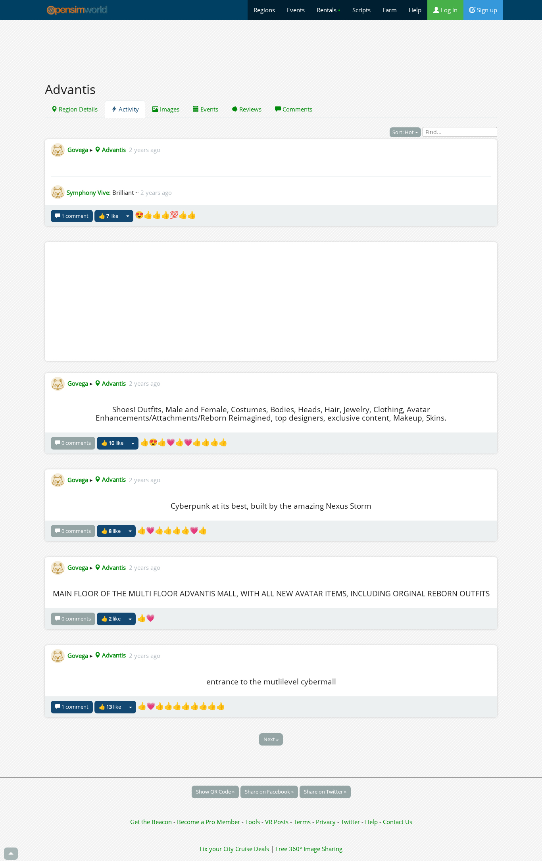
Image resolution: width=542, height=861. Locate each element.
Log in (448, 10)
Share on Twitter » (325, 791)
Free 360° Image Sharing (308, 849)
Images (168, 109)
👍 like (108, 215)
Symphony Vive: (89, 192)
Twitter (350, 822)
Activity (128, 109)
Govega (77, 150)
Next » (271, 739)
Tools (253, 822)
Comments (296, 109)
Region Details (77, 109)
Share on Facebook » (269, 791)
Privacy (326, 822)
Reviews (249, 109)
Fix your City (217, 849)
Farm (389, 10)
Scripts (361, 10)
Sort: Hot (403, 132)
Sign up (486, 10)
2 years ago (144, 150)
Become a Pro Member (209, 822)
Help (415, 10)
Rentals (328, 10)
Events (296, 10)
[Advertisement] (271, 46)
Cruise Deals (252, 849)
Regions (264, 10)
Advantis (113, 150)
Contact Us (397, 822)
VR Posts (277, 822)
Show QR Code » (215, 791)
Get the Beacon (151, 822)
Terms (303, 822)
